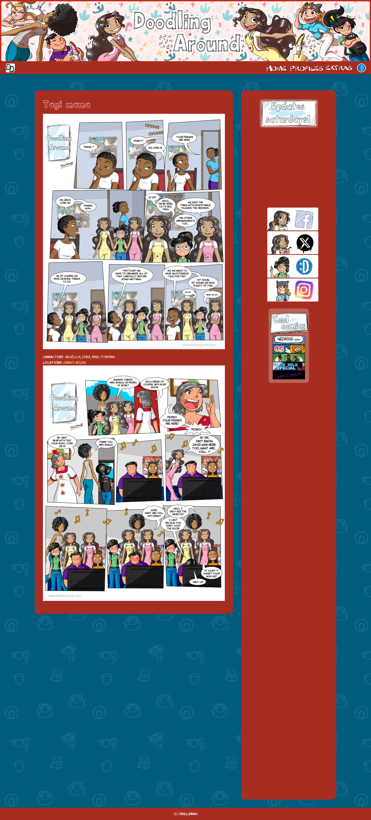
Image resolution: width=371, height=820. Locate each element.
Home (276, 68)
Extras (340, 68)
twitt (283, 242)
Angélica (72, 356)
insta (283, 290)
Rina (95, 356)
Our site (361, 68)
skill (283, 266)
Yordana (107, 356)
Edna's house (75, 362)
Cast (306, 68)
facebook (283, 219)
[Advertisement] (289, 167)
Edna (86, 356)
